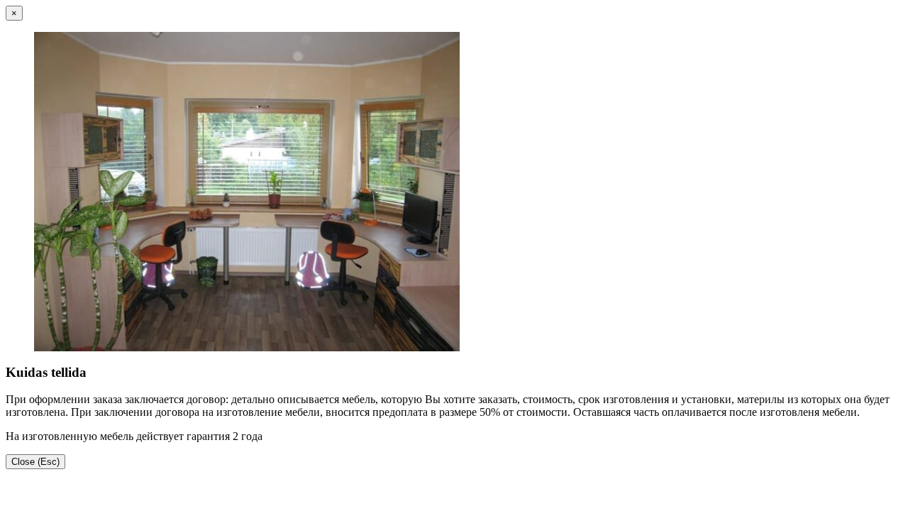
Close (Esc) (35, 461)
